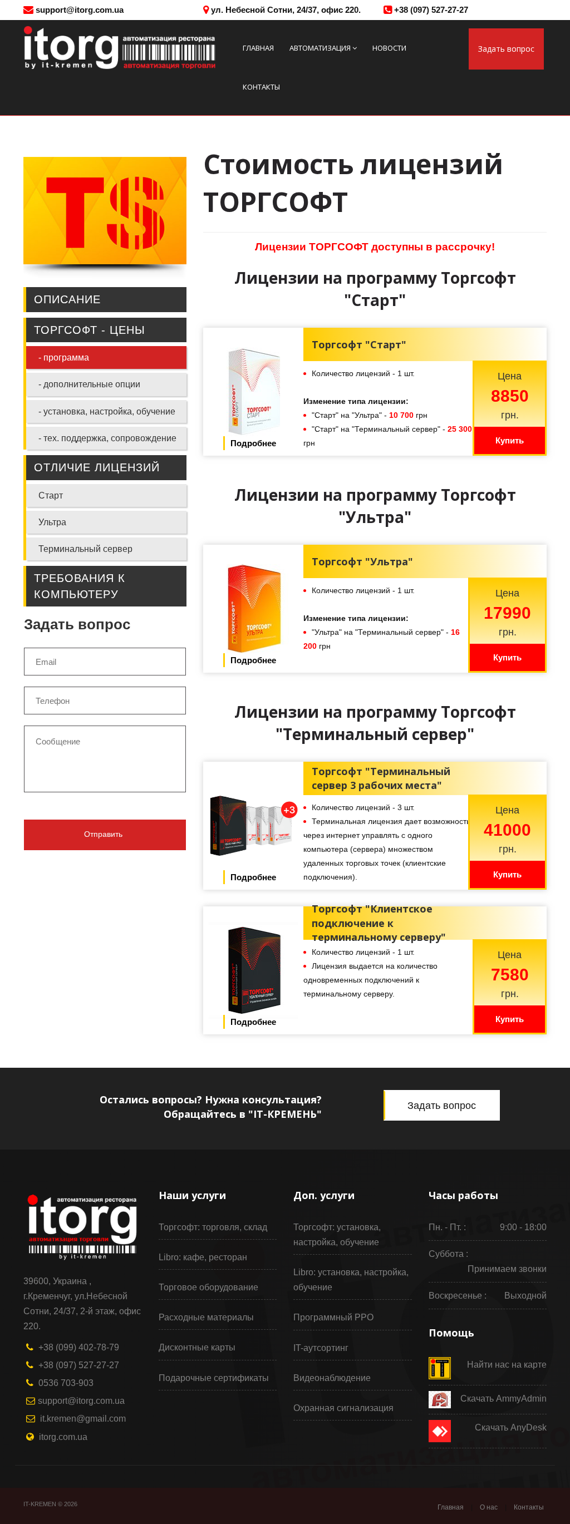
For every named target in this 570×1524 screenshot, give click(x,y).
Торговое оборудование (208, 1287)
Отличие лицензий (97, 467)
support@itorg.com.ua (78, 9)
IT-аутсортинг (320, 1348)
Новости (389, 48)
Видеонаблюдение (332, 1378)
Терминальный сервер (85, 549)
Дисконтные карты (197, 1347)
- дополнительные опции (89, 384)
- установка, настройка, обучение (106, 411)
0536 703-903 (66, 1383)
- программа (63, 357)
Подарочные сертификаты (214, 1378)
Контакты (261, 87)
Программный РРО (333, 1317)
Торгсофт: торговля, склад (213, 1227)
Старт (50, 495)
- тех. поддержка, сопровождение (107, 438)
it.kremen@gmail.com (83, 1418)
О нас (489, 1507)
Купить (509, 440)
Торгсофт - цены (89, 330)
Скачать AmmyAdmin (503, 1398)
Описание (67, 299)
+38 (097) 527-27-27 (430, 9)
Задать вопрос (506, 48)
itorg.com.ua (63, 1437)
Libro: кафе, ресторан (203, 1257)
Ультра (52, 522)
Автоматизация (320, 48)
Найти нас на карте (507, 1364)
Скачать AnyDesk (511, 1427)
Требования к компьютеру (79, 586)
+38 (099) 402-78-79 (78, 1347)
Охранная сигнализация (343, 1408)
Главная (258, 48)
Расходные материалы (206, 1317)
